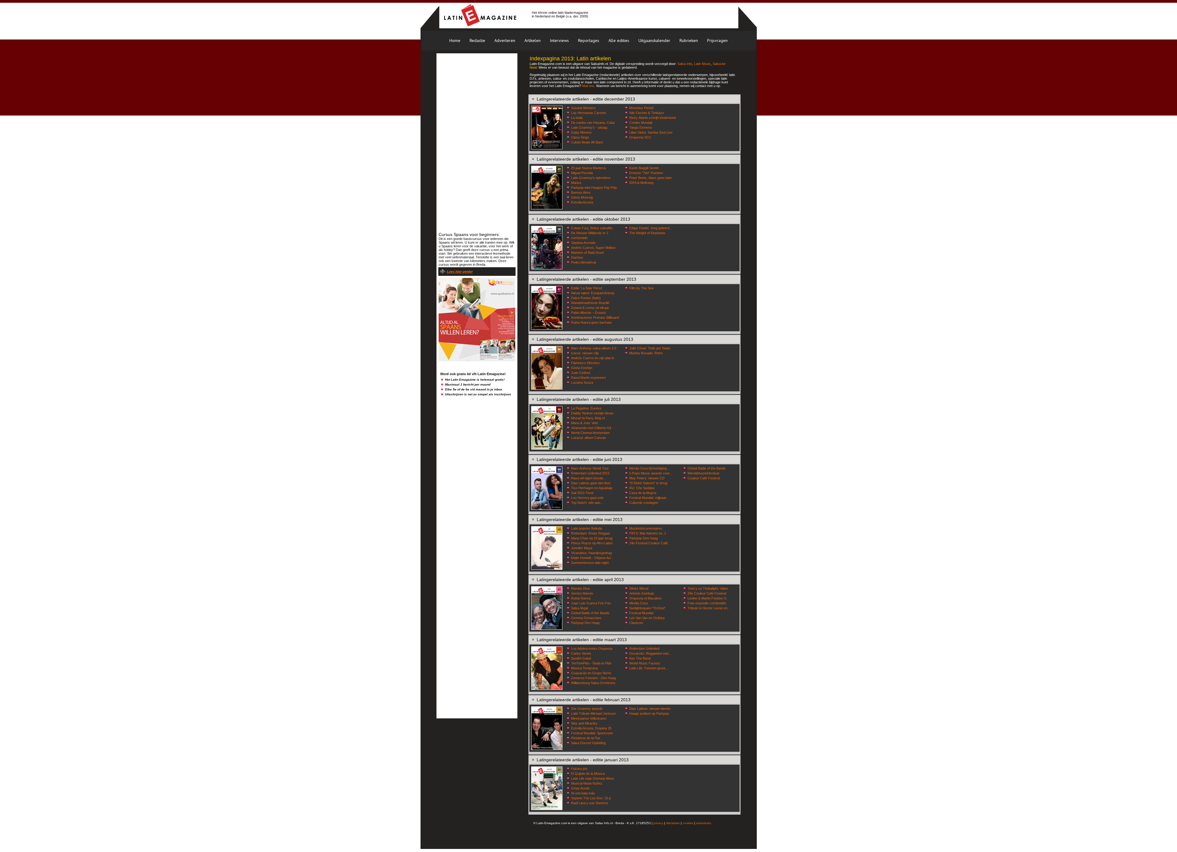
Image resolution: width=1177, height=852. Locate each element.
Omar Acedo (580, 788)
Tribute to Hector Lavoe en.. (708, 608)
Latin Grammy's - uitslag (589, 127)
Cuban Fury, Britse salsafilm (592, 228)
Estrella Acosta (582, 202)
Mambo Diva (580, 588)
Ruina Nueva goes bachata (591, 322)
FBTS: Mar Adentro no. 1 (647, 533)
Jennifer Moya (581, 548)
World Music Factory (644, 663)
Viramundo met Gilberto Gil (591, 428)
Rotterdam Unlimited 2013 (590, 473)
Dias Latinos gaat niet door (591, 483)
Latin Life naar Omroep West (592, 778)
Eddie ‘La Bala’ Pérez (586, 288)
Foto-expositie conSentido (707, 603)
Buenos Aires (581, 192)
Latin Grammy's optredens (591, 178)
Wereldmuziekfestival (703, 473)
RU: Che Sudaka (641, 488)
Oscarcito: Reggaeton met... (650, 653)
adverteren (703, 823)
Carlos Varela (581, 653)
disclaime (672, 823)
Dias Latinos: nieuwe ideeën (650, 708)
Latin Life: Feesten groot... (648, 668)
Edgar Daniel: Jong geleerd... (650, 228)
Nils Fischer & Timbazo (646, 113)
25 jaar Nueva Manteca (588, 168)
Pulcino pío (579, 768)
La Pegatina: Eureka (586, 408)
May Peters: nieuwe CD (647, 478)
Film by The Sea (641, 288)
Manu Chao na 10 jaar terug (591, 538)
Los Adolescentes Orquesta (591, 648)
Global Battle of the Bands (707, 468)
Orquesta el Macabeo (645, 598)
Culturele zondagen (643, 502)
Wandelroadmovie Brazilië (590, 303)
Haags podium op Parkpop (649, 713)
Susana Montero (583, 108)
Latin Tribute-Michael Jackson (593, 713)
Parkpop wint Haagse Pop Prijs (594, 187)
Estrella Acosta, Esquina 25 (591, 728)
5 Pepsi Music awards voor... (650, 473)
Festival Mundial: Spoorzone (592, 733)
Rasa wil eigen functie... (588, 478)
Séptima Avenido (583, 243)
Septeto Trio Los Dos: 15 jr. (591, 798)
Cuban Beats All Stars (587, 142)
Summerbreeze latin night (590, 563)
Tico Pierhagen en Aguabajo (591, 488)
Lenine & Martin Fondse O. (707, 598)
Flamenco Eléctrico (585, 363)
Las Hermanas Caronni (588, 113)
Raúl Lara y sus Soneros (589, 803)
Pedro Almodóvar (583, 262)
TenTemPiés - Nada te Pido (591, 663)
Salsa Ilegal (579, 608)
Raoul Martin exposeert (588, 377)
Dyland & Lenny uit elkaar (590, 308)
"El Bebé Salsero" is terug (648, 483)
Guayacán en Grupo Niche (591, 673)
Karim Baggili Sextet (644, 168)
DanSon (577, 257)
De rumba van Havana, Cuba (593, 122)
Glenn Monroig (582, 197)
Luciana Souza (582, 382)
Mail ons (588, 86)
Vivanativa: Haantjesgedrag (591, 553)
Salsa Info (684, 64)
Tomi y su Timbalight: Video (708, 588)
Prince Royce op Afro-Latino (592, 543)
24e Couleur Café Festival (707, 593)
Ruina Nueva (580, 598)
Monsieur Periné (641, 108)
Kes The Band (639, 658)
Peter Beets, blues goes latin (650, 178)
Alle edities (618, 40)
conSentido (579, 238)
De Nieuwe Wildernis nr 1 (589, 233)
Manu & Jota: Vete (584, 423)
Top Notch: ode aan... (587, 502)
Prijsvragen (717, 40)
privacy (658, 823)
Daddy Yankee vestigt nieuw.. (593, 413)
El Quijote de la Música (588, 773)
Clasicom (636, 623)
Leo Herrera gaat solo (587, 498)
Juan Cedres (580, 373)
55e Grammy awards (587, 708)
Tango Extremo (640, 127)
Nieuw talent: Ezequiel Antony (593, 293)
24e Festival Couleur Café (648, 543)
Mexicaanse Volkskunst (588, 718)
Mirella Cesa (638, 603)
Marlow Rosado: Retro (646, 353)
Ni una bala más (583, 793)
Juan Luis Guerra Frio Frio (591, 603)
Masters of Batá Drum (587, 252)
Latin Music (702, 64)
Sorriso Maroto (582, 593)
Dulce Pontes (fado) (586, 298)
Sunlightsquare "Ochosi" (647, 608)
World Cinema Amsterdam (590, 433)
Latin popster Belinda (586, 528)
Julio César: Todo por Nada (649, 348)
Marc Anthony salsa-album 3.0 (593, 348)
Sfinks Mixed (638, 588)
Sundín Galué (581, 658)
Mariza (576, 182)
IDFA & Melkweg (641, 182)
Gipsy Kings (580, 137)
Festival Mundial (641, 613)
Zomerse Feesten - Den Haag (593, 678)
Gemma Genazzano (586, 618)
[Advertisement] (663, 14)
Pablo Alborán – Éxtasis (588, 312)
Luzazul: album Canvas (588, 437)
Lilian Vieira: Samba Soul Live (650, 132)
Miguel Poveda (582, 173)
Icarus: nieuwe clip (585, 353)
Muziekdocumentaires (645, 528)
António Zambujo (641, 593)
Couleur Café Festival (704, 478)
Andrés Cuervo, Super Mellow (593, 247)
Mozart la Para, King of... (589, 418)
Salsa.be (719, 64)
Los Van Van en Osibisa (647, 618)
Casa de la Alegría (642, 493)
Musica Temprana (584, 668)
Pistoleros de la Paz (585, 738)
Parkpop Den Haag (643, 538)
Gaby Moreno (581, 132)
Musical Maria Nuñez (586, 783)
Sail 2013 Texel (582, 493)
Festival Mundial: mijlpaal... (648, 498)
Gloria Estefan (581, 368)
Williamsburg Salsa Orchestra (593, 683)
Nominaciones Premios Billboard (595, 317)
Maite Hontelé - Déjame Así (591, 558)
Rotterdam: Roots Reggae (590, 533)
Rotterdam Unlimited (644, 648)
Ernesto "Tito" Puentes (646, 173)
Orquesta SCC (640, 137)
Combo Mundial (640, 122)
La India (577, 118)
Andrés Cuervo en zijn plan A (592, 358)
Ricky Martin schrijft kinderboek (652, 118)
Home (454, 40)
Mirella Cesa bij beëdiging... (649, 468)
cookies (688, 823)
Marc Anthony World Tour (590, 468)
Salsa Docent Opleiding (588, 743)
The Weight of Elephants (647, 233)
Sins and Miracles (584, 723)
